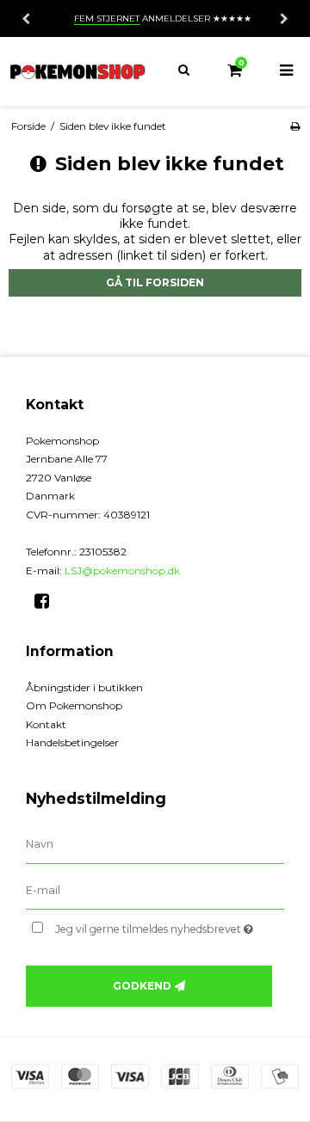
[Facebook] (47, 601)
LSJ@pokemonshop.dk (122, 570)
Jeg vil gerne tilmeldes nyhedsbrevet (157, 925)
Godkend (142, 985)
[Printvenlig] (294, 126)
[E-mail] (155, 890)
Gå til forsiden (155, 282)
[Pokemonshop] (77, 71)
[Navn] (155, 843)
